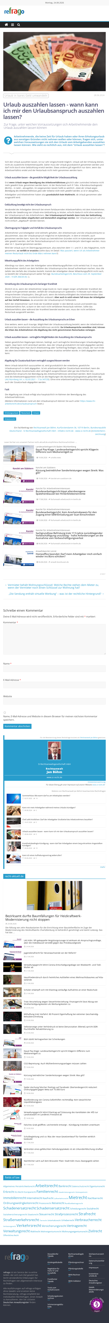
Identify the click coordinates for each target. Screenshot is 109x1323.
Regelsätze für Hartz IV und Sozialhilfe (53, 1270)
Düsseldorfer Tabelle (53, 1255)
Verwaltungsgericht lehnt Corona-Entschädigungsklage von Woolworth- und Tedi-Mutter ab (62, 966)
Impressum (93, 1267)
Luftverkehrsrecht (61, 1198)
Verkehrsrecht (29, 1225)
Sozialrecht (93, 1208)
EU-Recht (19, 1192)
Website (7, 696)
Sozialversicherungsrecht (15, 1214)
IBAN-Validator (74, 1281)
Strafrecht (87, 1213)
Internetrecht (34, 1198)
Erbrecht (8, 1191)
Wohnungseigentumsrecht (75, 1231)
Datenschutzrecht (80, 1186)
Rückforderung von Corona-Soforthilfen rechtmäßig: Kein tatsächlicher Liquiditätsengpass (57, 1100)
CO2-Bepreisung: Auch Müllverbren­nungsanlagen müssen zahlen (55, 1063)
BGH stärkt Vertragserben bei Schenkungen (44, 1039)
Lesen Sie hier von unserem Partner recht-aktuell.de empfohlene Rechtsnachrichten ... (40, 442)
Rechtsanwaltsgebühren (76, 1255)
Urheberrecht (67, 1220)
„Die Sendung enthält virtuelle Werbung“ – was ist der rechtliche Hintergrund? (56, 593)
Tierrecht (43, 1220)
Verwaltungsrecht (16, 1231)
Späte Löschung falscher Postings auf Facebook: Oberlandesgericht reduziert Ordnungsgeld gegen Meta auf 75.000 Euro (60, 1088)
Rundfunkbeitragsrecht (74, 1203)
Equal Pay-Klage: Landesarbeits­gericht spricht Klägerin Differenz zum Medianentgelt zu (57, 1052)
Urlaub (36, 413)
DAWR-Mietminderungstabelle (96, 1289)
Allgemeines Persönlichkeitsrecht (19, 1186)
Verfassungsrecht (9, 1226)
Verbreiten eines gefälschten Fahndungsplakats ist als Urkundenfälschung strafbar (63, 1149)
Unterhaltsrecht (54, 1220)
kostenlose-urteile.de (94, 1274)
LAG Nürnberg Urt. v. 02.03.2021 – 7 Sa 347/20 (27, 379)
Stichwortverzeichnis (96, 1255)
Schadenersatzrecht (19, 1208)
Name (7, 663)
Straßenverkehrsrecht (21, 1219)
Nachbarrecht (95, 1198)
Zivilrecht (95, 1231)
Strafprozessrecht (66, 1214)
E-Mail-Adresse (12, 680)
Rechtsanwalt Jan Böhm (89, 737)
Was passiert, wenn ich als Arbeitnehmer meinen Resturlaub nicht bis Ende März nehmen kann (52, 252)
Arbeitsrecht (10, 419)
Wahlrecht (35, 1231)
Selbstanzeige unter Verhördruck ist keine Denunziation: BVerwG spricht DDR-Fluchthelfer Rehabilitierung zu (61, 1027)
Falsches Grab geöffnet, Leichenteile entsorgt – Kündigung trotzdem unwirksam (62, 1124)
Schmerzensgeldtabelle (55, 1305)
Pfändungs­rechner (76, 1262)
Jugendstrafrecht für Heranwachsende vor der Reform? (50, 953)
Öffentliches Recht (11, 1235)
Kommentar (10, 622)
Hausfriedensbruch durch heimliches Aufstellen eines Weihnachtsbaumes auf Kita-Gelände (63, 978)
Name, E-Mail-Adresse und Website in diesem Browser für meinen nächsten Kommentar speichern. (50, 718)
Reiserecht (58, 1203)
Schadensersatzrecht (53, 1208)
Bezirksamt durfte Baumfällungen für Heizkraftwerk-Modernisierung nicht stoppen (43, 918)
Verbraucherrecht (88, 1220)
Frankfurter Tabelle (52, 1280)
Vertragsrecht (77, 1226)
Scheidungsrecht (78, 1208)
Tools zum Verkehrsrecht (53, 1288)
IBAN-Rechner (74, 1274)
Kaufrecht (48, 1198)
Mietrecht (78, 1197)
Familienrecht (47, 1191)
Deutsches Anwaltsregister (95, 1281)
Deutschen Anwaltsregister (16, 1302)
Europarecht (30, 1192)
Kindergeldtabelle (55, 1262)
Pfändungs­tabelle (75, 1268)
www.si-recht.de (54, 777)
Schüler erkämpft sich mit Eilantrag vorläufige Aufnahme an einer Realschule (60, 989)
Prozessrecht (45, 1203)
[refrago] (6, 25)
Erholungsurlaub (11, 413)
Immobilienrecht (14, 1198)
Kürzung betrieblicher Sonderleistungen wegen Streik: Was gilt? (54, 1075)
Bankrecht (65, 1186)
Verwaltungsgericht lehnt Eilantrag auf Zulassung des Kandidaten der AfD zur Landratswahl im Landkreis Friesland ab (61, 1113)
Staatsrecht (33, 1214)
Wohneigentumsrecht (51, 1231)
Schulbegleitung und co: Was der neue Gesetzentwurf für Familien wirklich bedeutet (59, 1137)
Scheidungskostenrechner (55, 1297)
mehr (102, 867)
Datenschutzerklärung (96, 1261)
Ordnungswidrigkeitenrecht (20, 1203)
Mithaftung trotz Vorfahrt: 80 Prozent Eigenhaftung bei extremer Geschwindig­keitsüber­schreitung (61, 1015)
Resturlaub (25, 413)
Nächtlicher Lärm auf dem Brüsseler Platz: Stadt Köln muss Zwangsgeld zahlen (61, 1161)
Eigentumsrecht (97, 1186)
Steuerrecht (46, 1214)
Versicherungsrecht (54, 1226)
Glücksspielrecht (81, 1192)
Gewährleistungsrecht (67, 1192)
